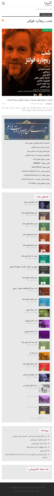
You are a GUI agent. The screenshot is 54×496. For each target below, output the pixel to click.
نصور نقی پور (19, 491)
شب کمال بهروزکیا (31, 320)
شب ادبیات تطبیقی (30, 331)
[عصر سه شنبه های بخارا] (44, 259)
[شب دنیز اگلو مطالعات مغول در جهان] (44, 291)
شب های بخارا (47, 30)
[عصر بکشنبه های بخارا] (44, 281)
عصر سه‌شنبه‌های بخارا (29, 223)
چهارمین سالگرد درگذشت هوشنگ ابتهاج (23, 266)
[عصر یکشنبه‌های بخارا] (44, 248)
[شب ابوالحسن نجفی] (44, 378)
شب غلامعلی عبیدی (30, 202)
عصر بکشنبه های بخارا (29, 277)
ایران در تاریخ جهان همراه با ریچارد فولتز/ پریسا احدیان (29, 100)
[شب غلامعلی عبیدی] (44, 205)
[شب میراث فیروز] (44, 313)
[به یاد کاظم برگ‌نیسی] (44, 389)
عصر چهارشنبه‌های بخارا (29, 213)
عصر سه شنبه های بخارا (29, 256)
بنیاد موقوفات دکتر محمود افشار (36, 447)
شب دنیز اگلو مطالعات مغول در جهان (25, 288)
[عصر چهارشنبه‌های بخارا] (44, 216)
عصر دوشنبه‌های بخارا (30, 234)
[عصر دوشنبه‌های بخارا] (44, 238)
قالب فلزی (43, 450)
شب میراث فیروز (31, 310)
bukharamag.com (27, 179)
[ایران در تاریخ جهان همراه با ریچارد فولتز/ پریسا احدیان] (27, 62)
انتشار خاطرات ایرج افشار (38, 440)
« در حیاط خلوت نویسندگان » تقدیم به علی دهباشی (30, 436)
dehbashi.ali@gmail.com (31, 171)
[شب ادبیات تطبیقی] (44, 335)
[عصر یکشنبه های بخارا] (44, 302)
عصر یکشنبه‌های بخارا (30, 245)
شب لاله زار (33, 353)
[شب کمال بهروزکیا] (44, 324)
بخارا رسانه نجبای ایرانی (39, 443)
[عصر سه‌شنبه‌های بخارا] (44, 227)
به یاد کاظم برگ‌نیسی (30, 385)
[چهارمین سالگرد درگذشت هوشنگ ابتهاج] (44, 270)
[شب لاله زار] (44, 356)
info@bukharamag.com (32, 175)
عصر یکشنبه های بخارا (29, 299)
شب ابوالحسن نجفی (30, 374)
